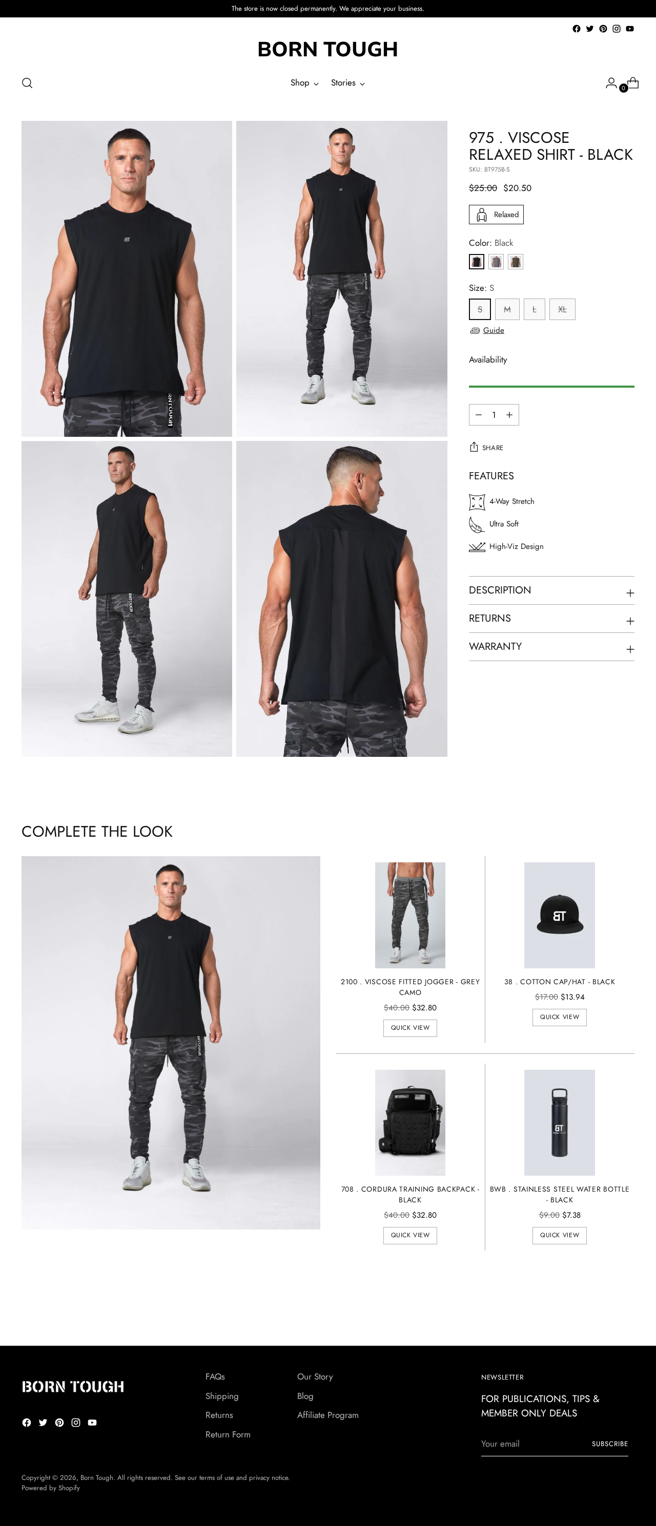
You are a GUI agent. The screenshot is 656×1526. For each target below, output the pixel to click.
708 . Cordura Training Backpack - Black (410, 1194)
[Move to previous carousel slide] (602, 1311)
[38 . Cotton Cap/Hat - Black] (559, 915)
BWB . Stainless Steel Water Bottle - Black (560, 1194)
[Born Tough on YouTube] (629, 28)
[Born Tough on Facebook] (576, 28)
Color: (491, 243)
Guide (493, 330)
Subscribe (610, 1444)
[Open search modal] (27, 83)
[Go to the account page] (607, 83)
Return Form (228, 1434)
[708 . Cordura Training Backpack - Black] (410, 1123)
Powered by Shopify (51, 1488)
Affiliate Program (328, 1415)
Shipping (222, 1396)
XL (562, 309)
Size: (481, 288)
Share (493, 448)
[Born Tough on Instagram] (616, 28)
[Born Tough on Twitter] (589, 28)
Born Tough (96, 1477)
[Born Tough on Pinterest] (603, 28)
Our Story (315, 1376)
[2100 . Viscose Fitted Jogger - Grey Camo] (410, 915)
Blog (305, 1396)
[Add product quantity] (478, 415)
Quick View (410, 1027)
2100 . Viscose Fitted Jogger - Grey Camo (410, 987)
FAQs (215, 1376)
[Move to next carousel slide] (625, 1310)
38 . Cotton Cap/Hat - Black (560, 982)
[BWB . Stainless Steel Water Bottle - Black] (559, 1123)
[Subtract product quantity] (509, 415)
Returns (219, 1415)
